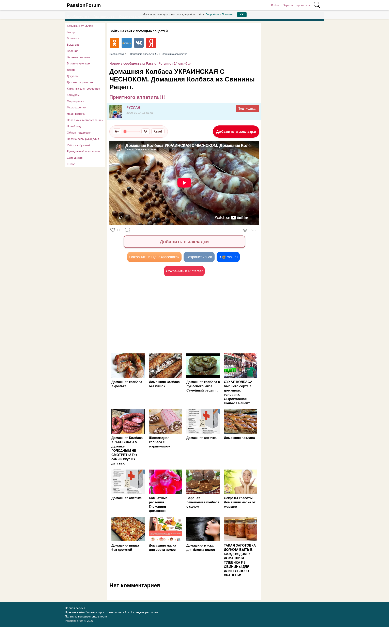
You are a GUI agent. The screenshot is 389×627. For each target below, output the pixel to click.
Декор (71, 69)
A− (117, 131)
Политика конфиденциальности (86, 616)
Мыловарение (76, 107)
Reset (158, 131)
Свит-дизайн (75, 157)
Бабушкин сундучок (80, 25)
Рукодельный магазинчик (83, 151)
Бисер (71, 32)
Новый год (74, 126)
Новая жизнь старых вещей (85, 120)
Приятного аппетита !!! (137, 97)
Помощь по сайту (117, 612)
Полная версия (75, 608)
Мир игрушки (75, 101)
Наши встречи (76, 113)
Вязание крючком (78, 63)
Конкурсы (73, 94)
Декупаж (72, 76)
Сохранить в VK (199, 257)
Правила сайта (75, 612)
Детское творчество (80, 82)
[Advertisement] (147, 314)
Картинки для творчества (83, 88)
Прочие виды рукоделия (83, 138)
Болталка (73, 38)
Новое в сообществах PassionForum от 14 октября (150, 63)
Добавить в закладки (236, 131)
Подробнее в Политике (219, 14)
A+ (145, 131)
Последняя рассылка (144, 612)
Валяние (72, 50)
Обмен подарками (79, 132)
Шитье (71, 164)
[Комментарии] (127, 230)
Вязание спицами (78, 57)
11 (118, 230)
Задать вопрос (95, 612)
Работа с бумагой (78, 145)
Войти (275, 5)
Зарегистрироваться (296, 5)
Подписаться (247, 108)
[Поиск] (317, 5)
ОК (242, 14)
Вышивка (73, 44)
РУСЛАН (133, 107)
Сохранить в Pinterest (184, 271)
